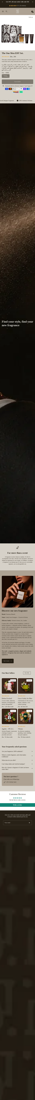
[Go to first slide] (32, 1)
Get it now (6, 661)
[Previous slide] (2, 1)
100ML (6, 76)
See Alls (27, 673)
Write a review (17, 805)
